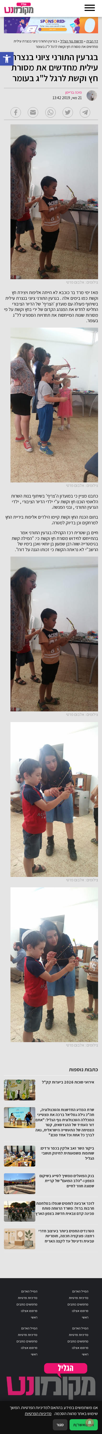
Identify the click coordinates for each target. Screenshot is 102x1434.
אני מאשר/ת (83, 1424)
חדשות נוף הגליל (71, 41)
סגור (60, 1424)
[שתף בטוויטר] (68, 112)
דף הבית (92, 41)
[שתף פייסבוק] (15, 112)
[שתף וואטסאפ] (50, 112)
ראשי (85, 1317)
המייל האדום (80, 1291)
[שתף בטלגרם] (85, 112)
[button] (7, 59)
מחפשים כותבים (77, 1304)
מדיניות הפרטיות (38, 1413)
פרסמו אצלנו (80, 1311)
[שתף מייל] (33, 112)
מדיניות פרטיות (78, 1298)
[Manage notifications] (90, 1422)
